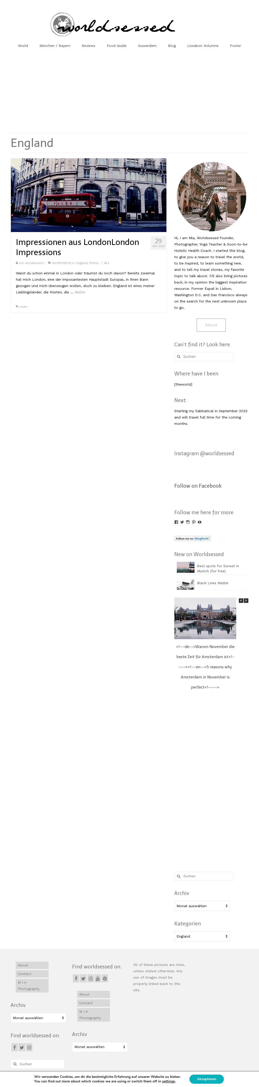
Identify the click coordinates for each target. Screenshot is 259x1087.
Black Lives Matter (213, 583)
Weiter (80, 292)
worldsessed (34, 263)
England (82, 263)
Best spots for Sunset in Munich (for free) (218, 568)
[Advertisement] (129, 91)
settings (168, 1081)
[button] (246, 600)
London (23, 306)
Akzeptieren (206, 1079)
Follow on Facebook (198, 486)
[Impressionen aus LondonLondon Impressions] (88, 195)
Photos (94, 263)
